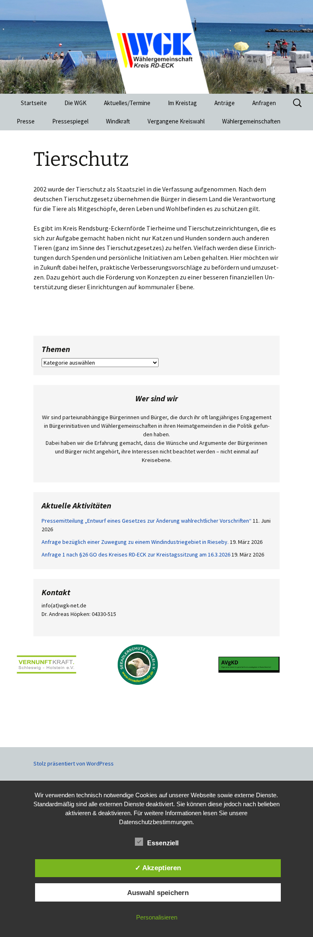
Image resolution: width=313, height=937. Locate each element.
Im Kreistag (182, 103)
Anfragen (264, 103)
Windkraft (118, 121)
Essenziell (163, 843)
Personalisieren (156, 917)
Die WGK (75, 103)
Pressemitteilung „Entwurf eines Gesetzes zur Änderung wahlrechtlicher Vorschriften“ (146, 520)
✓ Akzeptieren (158, 867)
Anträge (224, 103)
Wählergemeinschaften (251, 121)
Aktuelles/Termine (127, 103)
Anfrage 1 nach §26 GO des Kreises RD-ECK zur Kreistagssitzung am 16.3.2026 (136, 554)
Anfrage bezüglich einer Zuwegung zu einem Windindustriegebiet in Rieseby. (135, 541)
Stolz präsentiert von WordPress (73, 763)
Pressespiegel (70, 121)
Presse (26, 121)
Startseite (34, 103)
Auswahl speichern (158, 892)
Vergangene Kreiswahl (176, 121)
